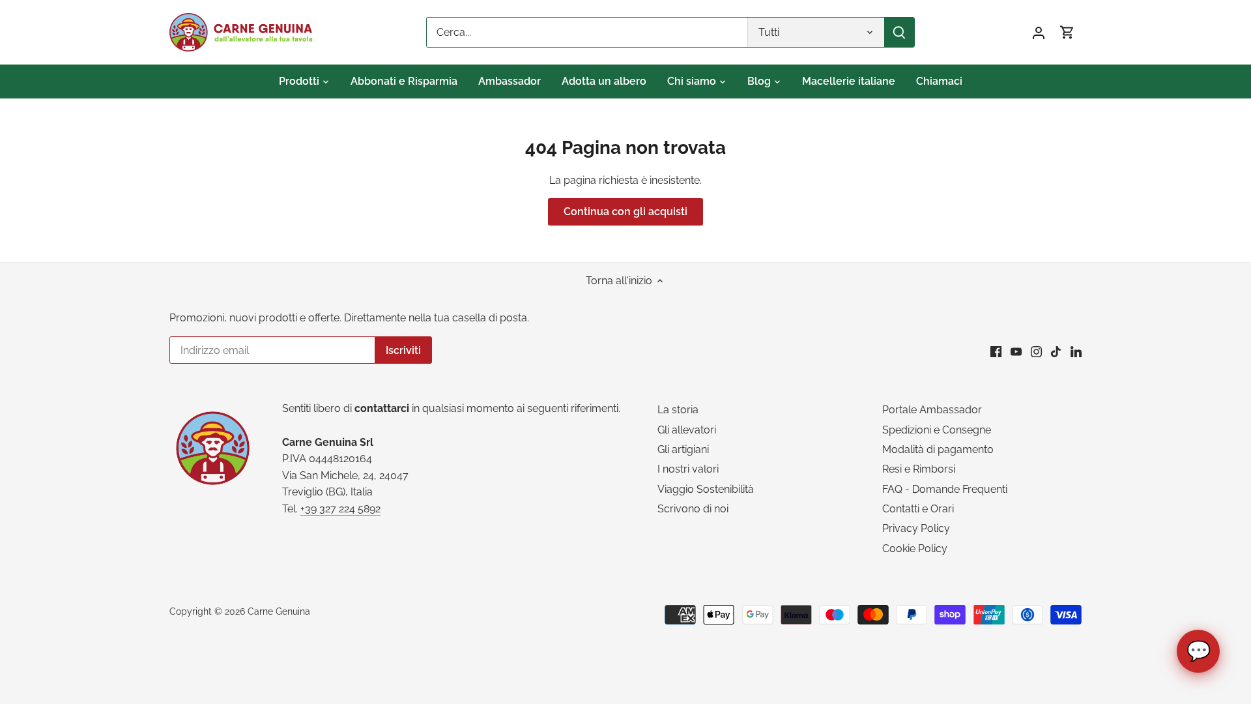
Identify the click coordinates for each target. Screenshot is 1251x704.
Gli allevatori (686, 430)
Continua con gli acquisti (625, 211)
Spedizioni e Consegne (936, 430)
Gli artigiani (683, 449)
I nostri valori (688, 469)
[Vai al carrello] (1067, 32)
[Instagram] (1036, 351)
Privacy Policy (916, 528)
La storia (677, 409)
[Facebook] (995, 351)
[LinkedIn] (1076, 351)
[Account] (1038, 32)
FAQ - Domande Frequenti (944, 489)
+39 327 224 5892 (340, 509)
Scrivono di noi (692, 509)
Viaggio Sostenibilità (705, 489)
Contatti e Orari (918, 509)
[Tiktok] (1055, 351)
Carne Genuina (279, 611)
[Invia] (899, 32)
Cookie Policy (914, 548)
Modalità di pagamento (938, 449)
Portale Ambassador (932, 409)
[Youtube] (1016, 351)
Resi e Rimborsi (918, 469)
